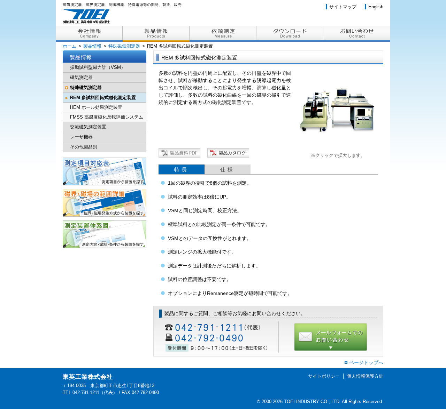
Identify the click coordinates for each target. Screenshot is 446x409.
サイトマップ (342, 6)
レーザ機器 (81, 136)
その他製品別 (83, 147)
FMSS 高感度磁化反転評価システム (106, 117)
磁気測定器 (81, 77)
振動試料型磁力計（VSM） (97, 67)
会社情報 (89, 34)
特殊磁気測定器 (124, 46)
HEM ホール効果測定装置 (96, 107)
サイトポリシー (324, 376)
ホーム (69, 46)
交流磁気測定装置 (88, 126)
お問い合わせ (356, 34)
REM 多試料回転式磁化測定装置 (103, 97)
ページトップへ (366, 362)
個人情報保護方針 (365, 376)
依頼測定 (223, 34)
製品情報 (156, 34)
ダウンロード (289, 34)
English (375, 6)
